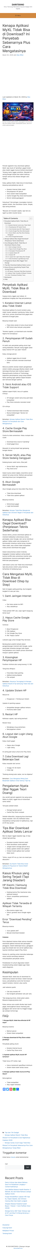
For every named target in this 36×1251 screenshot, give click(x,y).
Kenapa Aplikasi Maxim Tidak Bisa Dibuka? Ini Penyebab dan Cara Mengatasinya (18, 421)
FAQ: (6, 279)
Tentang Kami (7, 1233)
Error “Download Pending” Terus (16, 275)
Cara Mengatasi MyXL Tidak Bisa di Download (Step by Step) (16, 244)
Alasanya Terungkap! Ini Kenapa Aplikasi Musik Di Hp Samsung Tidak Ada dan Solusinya (18, 684)
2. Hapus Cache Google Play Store (17, 249)
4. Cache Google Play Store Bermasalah (18, 231)
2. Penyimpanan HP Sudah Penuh (17, 227)
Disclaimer (6, 1225)
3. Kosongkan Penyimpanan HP (16, 251)
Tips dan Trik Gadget (12, 1132)
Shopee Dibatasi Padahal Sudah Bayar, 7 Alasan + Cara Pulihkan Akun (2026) (17, 1206)
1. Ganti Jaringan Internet (14, 247)
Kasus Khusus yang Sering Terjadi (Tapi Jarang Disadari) (17, 268)
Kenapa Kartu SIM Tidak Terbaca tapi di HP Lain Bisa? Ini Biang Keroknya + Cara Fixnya (17, 1213)
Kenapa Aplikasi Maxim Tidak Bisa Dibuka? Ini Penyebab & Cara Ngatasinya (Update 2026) (16, 1137)
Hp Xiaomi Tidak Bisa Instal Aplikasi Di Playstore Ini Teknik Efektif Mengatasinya (15, 866)
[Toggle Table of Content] (30, 218)
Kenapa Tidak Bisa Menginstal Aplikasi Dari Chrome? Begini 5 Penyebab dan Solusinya (18, 513)
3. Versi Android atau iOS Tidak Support (19, 229)
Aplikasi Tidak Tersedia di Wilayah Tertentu (19, 273)
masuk (13, 1157)
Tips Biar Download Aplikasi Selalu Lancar (18, 265)
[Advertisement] (18, 77)
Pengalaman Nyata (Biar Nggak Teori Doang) (16, 262)
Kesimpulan (8, 277)
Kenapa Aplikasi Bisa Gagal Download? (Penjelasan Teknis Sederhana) (16, 240)
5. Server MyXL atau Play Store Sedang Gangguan (18, 233)
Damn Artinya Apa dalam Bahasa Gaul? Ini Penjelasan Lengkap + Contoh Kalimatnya (16, 1185)
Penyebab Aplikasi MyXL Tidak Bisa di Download (16, 222)
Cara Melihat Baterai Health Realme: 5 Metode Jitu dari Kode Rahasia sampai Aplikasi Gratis (18, 1192)
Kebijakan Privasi (8, 1230)
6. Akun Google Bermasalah (15, 236)
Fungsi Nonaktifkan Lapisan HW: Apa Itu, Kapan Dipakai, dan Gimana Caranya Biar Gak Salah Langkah (17, 1199)
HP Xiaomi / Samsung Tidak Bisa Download (19, 271)
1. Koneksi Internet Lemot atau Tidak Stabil (19, 225)
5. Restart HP (11, 254)
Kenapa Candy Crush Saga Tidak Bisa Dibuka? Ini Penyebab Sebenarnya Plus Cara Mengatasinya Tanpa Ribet (18, 1145)
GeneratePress (18, 1248)
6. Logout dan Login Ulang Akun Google (19, 256)
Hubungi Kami (7, 1228)
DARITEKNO (18, 4)
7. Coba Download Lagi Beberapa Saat (18, 258)
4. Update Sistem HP (13, 253)
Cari (6, 1164)
